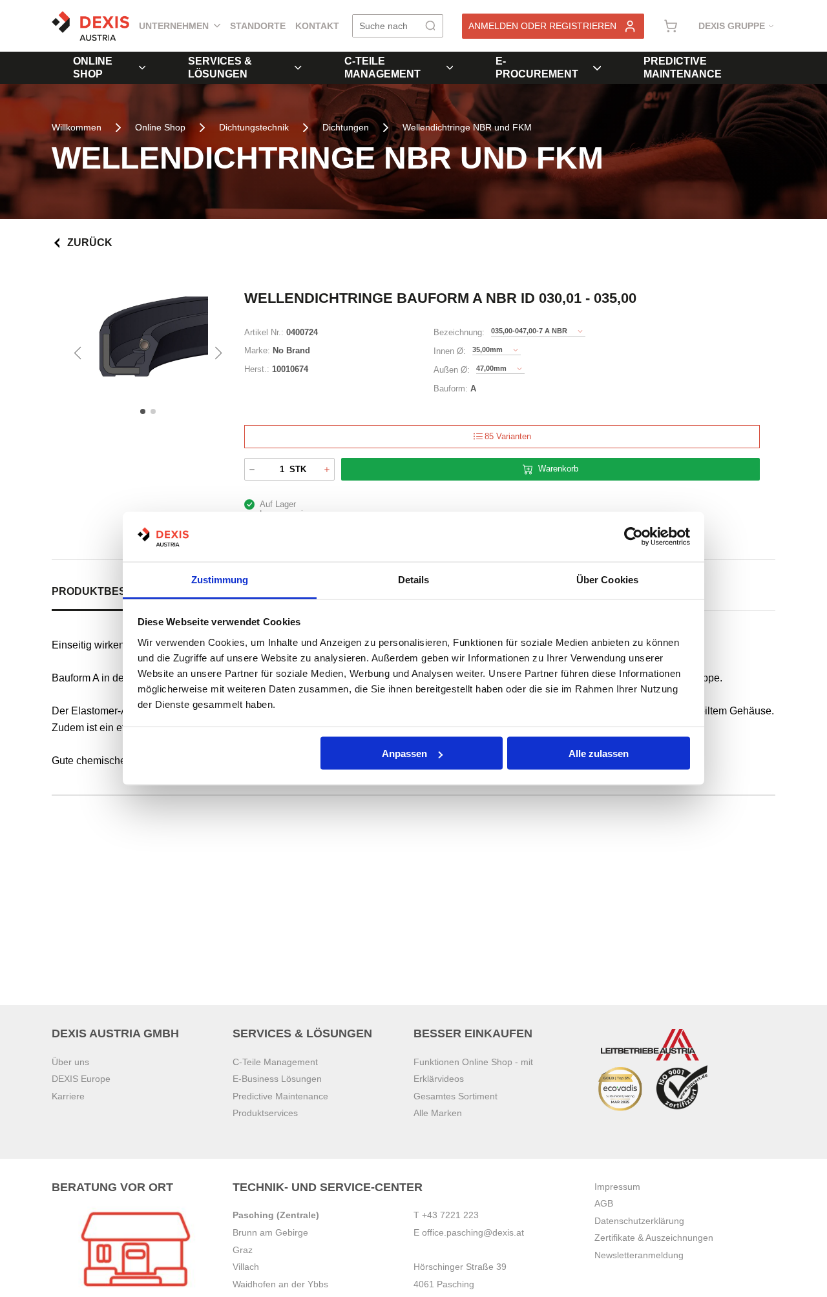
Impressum (617, 1186)
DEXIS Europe (81, 1079)
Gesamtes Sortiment (455, 1096)
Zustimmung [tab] (220, 579)
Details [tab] (414, 579)
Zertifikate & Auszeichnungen (653, 1237)
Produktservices (265, 1113)
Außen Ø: (452, 370)
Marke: (257, 350)
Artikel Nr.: (264, 332)
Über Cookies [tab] (607, 579)
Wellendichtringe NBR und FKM (467, 127)
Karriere (68, 1096)
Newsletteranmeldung (639, 1255)
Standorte (258, 26)
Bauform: (451, 388)
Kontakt (317, 26)
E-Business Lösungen (277, 1079)
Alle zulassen (599, 753)
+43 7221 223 (450, 1215)
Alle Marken (438, 1113)
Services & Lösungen (220, 67)
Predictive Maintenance (683, 67)
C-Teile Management (382, 67)
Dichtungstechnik (254, 127)
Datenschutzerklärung (639, 1221)
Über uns (70, 1062)
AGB (603, 1203)
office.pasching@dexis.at (473, 1232)
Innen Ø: (450, 351)
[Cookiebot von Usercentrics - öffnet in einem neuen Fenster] (633, 536)
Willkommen (76, 127)
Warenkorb (558, 468)
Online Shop (92, 67)
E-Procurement (537, 67)
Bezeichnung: (459, 332)
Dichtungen (345, 127)
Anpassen (404, 753)
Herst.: (256, 369)
